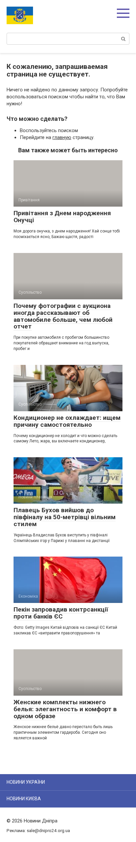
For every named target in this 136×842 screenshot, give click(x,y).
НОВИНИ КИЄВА (24, 798)
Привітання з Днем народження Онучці (62, 216)
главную (61, 137)
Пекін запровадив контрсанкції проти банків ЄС (61, 613)
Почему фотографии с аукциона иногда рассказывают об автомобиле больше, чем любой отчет (63, 316)
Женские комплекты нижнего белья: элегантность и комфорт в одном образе (65, 709)
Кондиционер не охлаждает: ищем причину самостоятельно (67, 421)
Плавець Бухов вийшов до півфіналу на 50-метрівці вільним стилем (65, 517)
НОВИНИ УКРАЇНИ (26, 782)
